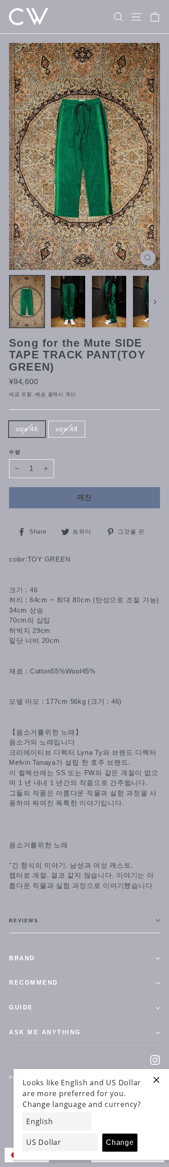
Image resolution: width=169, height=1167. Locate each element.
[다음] (154, 301)
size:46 (27, 428)
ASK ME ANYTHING (45, 1032)
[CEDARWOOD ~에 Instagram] (155, 1060)
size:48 (66, 428)
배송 (40, 394)
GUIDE (21, 1007)
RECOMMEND (33, 983)
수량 (15, 452)
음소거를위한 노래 (45, 732)
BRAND (22, 958)
